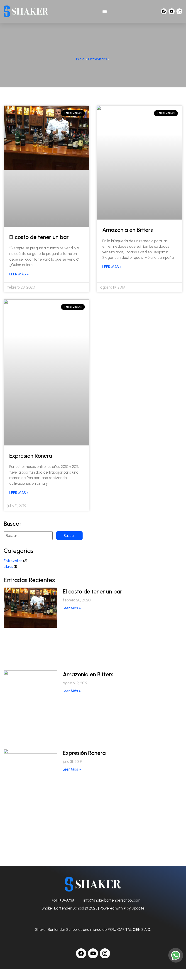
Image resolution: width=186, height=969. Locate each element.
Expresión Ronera (30, 455)
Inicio (80, 59)
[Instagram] (179, 11)
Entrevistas (97, 59)
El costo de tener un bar (39, 237)
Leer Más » (19, 274)
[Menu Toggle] (104, 11)
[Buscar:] (28, 535)
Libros (8, 566)
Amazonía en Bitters (127, 230)
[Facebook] (164, 11)
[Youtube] (171, 11)
